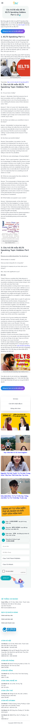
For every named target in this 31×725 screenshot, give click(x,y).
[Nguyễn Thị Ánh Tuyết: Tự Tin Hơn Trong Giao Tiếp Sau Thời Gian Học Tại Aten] (15, 463)
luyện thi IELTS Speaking (23, 345)
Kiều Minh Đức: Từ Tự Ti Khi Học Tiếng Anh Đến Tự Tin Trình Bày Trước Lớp (14, 497)
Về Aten (15, 399)
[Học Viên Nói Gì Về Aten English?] (15, 443)
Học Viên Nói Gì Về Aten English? (15, 452)
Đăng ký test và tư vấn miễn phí (13, 31)
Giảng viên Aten (15, 408)
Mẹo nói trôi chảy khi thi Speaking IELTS (18, 82)
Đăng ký (6, 578)
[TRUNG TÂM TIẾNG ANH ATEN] (15, 3)
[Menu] (2, 3)
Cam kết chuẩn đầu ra (15, 403)
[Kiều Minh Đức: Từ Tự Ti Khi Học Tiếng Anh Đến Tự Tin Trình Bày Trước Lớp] (15, 486)
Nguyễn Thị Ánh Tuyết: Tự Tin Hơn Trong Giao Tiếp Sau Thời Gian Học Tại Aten (15, 474)
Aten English (21, 25)
